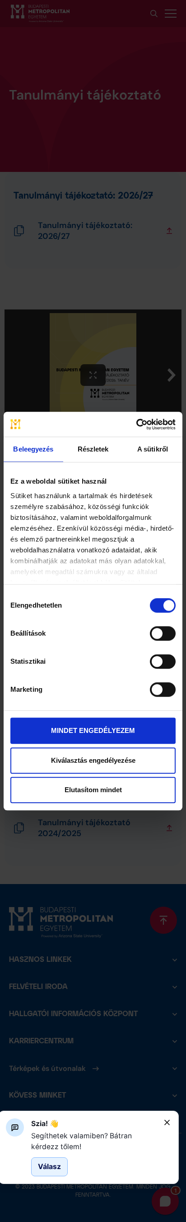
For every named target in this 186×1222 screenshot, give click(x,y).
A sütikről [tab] (152, 449)
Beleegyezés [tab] (33, 449)
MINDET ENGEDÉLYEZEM (93, 730)
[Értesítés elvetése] (167, 1122)
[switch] (163, 633)
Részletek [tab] (93, 449)
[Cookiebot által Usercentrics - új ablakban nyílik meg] (136, 424)
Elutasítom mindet (93, 790)
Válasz (49, 1166)
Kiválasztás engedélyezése (93, 760)
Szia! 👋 (45, 1123)
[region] (94, 1141)
